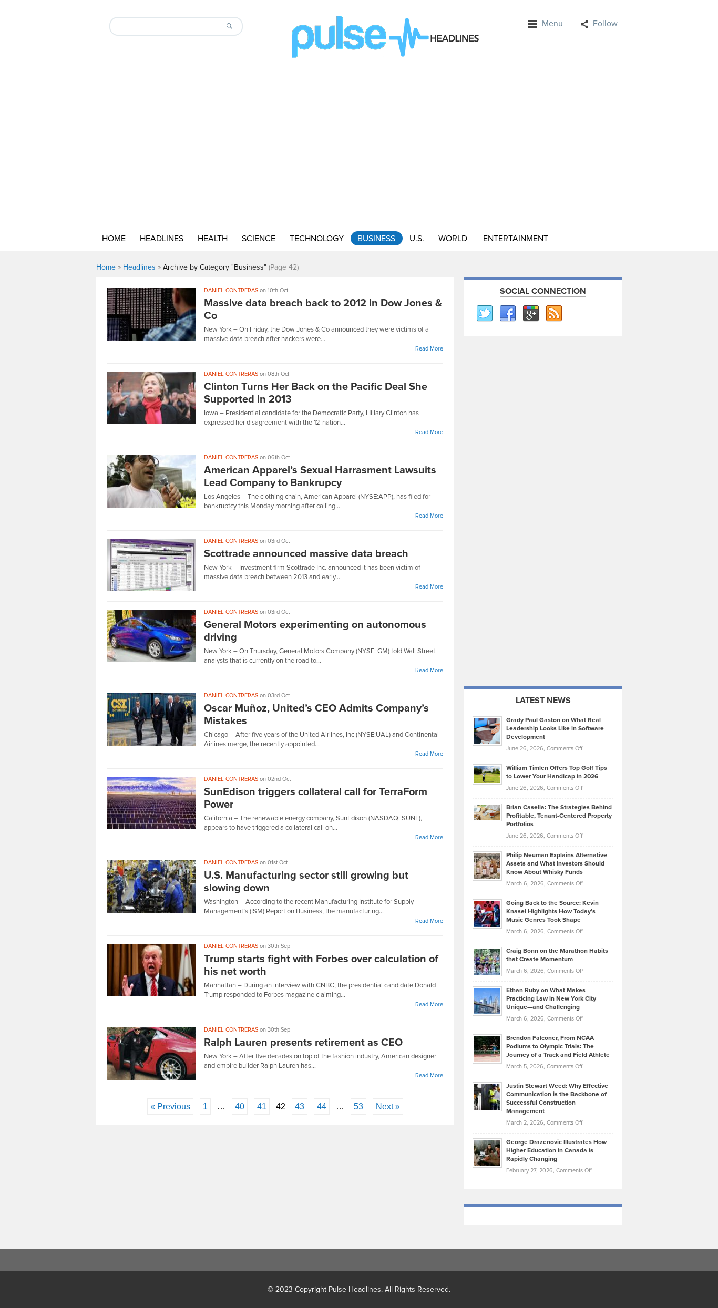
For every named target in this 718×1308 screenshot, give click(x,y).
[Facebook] (507, 313)
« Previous (170, 1106)
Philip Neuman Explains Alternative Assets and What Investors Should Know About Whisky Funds (556, 863)
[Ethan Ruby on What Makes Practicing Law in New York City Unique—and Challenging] (487, 1000)
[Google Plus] (530, 313)
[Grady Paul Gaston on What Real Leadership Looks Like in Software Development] (487, 730)
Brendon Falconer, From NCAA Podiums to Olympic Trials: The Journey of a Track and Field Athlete (558, 1046)
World (452, 238)
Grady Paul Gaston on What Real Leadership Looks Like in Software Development (555, 728)
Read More (429, 348)
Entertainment (515, 238)
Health (213, 238)
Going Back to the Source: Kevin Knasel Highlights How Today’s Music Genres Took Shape (552, 911)
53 (358, 1106)
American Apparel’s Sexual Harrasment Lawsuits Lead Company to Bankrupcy (320, 476)
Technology (317, 238)
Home (114, 238)
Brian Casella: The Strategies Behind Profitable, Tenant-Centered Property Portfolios (559, 816)
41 (261, 1106)
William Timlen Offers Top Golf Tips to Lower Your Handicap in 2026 (556, 772)
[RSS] (553, 313)
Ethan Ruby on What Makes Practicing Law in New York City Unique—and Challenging (551, 998)
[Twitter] (484, 313)
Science (258, 238)
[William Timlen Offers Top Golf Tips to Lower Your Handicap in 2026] (487, 774)
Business (376, 238)
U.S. (416, 238)
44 (321, 1106)
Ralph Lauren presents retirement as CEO (303, 1042)
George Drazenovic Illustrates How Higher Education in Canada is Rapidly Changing (556, 1150)
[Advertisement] (543, 509)
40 (239, 1106)
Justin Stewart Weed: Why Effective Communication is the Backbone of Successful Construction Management (557, 1098)
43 (299, 1106)
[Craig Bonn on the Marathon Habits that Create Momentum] (487, 961)
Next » (388, 1106)
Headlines (161, 238)
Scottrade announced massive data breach (306, 554)
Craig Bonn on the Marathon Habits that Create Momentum (557, 955)
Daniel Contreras (231, 290)
